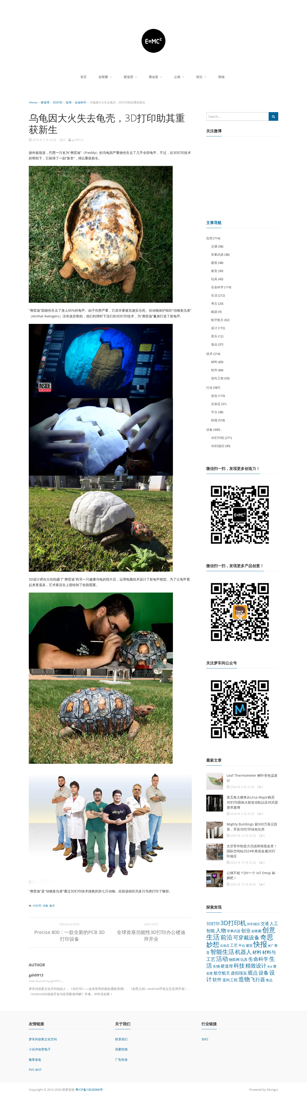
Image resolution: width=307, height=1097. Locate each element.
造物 (244, 979)
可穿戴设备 (246, 937)
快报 (214, 420)
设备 (209, 429)
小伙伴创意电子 (40, 1049)
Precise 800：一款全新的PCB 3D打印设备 (69, 935)
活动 (222, 958)
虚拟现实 (239, 973)
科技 (239, 965)
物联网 (234, 959)
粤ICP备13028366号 (89, 1089)
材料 (214, 362)
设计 (214, 328)
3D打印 (57, 102)
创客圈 (103, 77)
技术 (209, 354)
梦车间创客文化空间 (43, 1039)
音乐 (214, 336)
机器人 (243, 952)
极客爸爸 (35, 1059)
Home (33, 102)
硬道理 (128, 77)
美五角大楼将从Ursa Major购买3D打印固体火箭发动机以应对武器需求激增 (252, 802)
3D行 (204, 1039)
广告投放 (121, 1059)
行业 (209, 387)
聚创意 (153, 77)
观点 (253, 972)
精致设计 (255, 965)
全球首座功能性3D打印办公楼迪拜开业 (151, 935)
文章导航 (214, 222)
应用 (68, 102)
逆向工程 (217, 378)
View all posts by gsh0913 (46, 981)
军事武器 (217, 254)
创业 (214, 396)
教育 (214, 271)
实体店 (215, 404)
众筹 (177, 77)
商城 (221, 77)
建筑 (214, 263)
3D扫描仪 (217, 446)
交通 (214, 246)
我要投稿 (121, 1049)
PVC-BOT (35, 1069)
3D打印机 (217, 438)
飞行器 (258, 979)
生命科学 (80, 102)
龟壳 (51, 905)
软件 (214, 370)
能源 (214, 311)
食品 (214, 344)
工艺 (234, 945)
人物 (221, 930)
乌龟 (45, 905)
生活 (214, 295)
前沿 (199, 77)
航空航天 (217, 320)
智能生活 (222, 951)
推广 (271, 946)
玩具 (214, 279)
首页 (83, 77)
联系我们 (121, 1039)
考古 (214, 303)
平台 (214, 412)
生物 (216, 966)
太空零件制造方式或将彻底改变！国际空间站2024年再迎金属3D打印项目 (252, 851)
